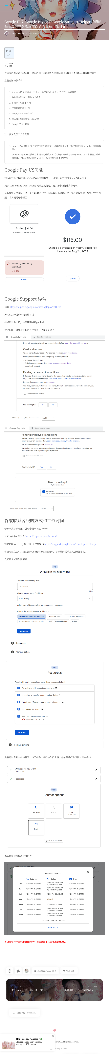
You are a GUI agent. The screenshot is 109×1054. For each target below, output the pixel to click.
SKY (12, 33)
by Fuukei (62, 1048)
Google (70, 970)
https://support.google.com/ (41, 536)
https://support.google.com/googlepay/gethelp (35, 306)
